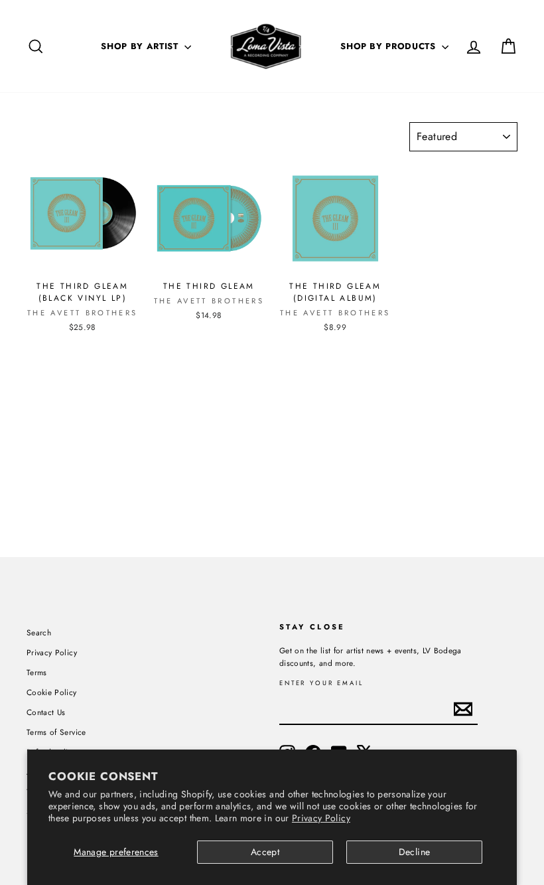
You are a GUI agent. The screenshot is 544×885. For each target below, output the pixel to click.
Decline (414, 851)
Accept (265, 851)
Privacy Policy (321, 818)
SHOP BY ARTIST (141, 46)
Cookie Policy (52, 692)
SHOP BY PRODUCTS (389, 46)
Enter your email (321, 683)
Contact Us (46, 712)
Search (39, 632)
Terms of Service (56, 732)
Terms (37, 672)
